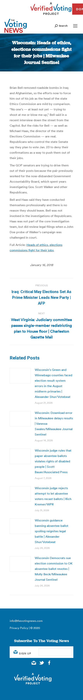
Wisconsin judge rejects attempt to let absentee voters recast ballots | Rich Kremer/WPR (53, 496)
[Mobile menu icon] (75, 26)
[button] (61, 25)
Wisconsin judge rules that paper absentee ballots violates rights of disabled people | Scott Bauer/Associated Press (53, 461)
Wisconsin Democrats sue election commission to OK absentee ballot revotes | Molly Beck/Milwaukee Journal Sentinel (54, 568)
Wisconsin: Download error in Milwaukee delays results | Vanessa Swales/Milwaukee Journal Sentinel (54, 423)
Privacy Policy (19, 628)
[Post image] (20, 375)
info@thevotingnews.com (26, 621)
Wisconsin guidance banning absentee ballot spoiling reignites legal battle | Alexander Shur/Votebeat (51, 531)
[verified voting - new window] (51, 15)
